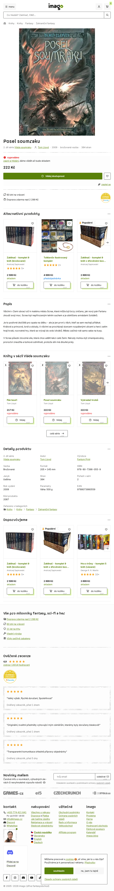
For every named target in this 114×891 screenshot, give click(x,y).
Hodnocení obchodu (97, 825)
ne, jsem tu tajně (89, 870)
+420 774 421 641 (16, 812)
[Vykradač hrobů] (94, 394)
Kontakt (90, 812)
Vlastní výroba (14, 633)
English (38, 839)
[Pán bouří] (20, 394)
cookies (69, 859)
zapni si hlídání (11, 160)
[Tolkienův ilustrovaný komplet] (57, 255)
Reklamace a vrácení (41, 822)
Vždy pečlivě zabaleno (18, 638)
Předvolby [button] (90, 862)
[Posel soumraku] (57, 394)
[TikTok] (40, 877)
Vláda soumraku (22, 147)
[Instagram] (15, 877)
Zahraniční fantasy (45, 23)
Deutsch (38, 842)
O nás (89, 822)
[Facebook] (6, 877)
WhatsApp (12, 825)
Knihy (11, 23)
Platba (45, 815)
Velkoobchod (66, 825)
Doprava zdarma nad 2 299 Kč (23, 619)
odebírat (101, 776)
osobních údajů (103, 783)
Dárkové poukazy (95, 829)
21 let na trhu (13, 628)
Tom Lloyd (43, 147)
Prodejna (91, 815)
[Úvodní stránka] (4, 23)
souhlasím (59, 870)
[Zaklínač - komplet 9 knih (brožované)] (20, 255)
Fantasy (29, 23)
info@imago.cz (14, 819)
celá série (55, 433)
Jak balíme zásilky (40, 819)
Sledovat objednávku (42, 825)
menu (11, 6)
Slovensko (39, 835)
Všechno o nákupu (40, 812)
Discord (11, 822)
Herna (89, 819)
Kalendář (91, 832)
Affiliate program (67, 832)
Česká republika (43, 832)
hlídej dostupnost (55, 176)
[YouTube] (31, 877)
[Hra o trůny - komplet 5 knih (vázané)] (94, 561)
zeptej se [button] (106, 184)
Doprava (35, 815)
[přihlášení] (99, 6)
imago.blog (92, 835)
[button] (57, 213)
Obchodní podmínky (69, 812)
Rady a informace (68, 822)
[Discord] (23, 877)
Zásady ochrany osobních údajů (61, 879)
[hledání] (107, 15)
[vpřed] (107, 242)
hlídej (22, 420)
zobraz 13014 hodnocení (16, 664)
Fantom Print (83, 459)
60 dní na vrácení (15, 624)
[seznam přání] (107, 176)
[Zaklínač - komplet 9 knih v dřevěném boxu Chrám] (94, 255)
